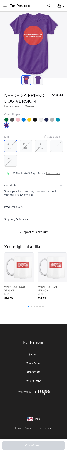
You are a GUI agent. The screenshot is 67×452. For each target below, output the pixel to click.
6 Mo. (9, 146)
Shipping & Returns (16, 219)
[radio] (10, 146)
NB (56, 146)
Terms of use (44, 427)
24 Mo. (9, 160)
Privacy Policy (23, 427)
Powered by (24, 391)
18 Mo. (40, 146)
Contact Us (33, 371)
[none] (51, 136)
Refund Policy (34, 380)
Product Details (13, 207)
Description (11, 185)
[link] (19, 267)
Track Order (33, 363)
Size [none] (7, 137)
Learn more (53, 173)
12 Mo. (25, 146)
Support (33, 354)
